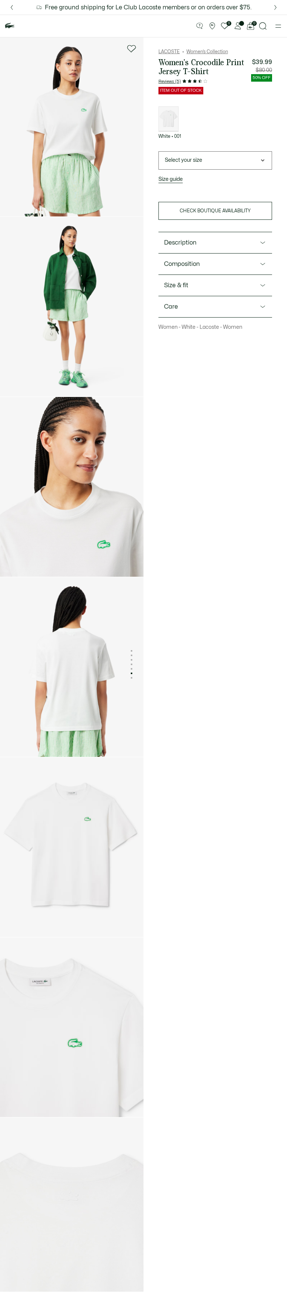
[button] (199, 26)
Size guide (170, 179)
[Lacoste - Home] (9, 26)
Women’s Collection (207, 51)
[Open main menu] (278, 26)
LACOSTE (169, 51)
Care (171, 307)
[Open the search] (263, 26)
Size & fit (176, 285)
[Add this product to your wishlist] (131, 48)
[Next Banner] (275, 7)
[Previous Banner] (11, 7)
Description (180, 243)
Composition (182, 264)
